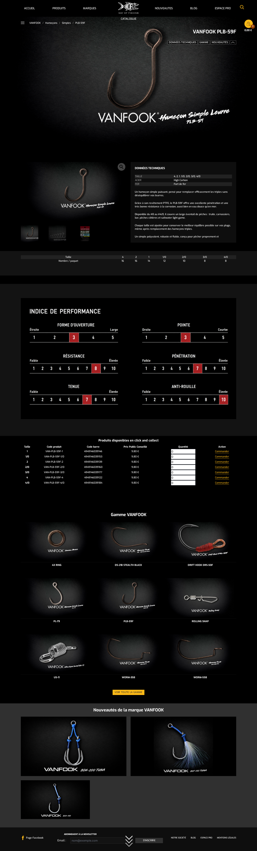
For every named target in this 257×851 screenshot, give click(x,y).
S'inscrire (149, 840)
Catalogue (128, 19)
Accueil (29, 8)
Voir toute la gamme (128, 692)
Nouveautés (220, 42)
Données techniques (182, 42)
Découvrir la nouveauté (183, 769)
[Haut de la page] (233, 42)
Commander (222, 451)
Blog (193, 8)
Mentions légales (226, 837)
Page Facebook (34, 837)
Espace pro (223, 8)
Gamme (204, 42)
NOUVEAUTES (164, 8)
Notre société (178, 837)
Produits (59, 8)
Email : (61, 840)
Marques (89, 8)
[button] (121, 167)
